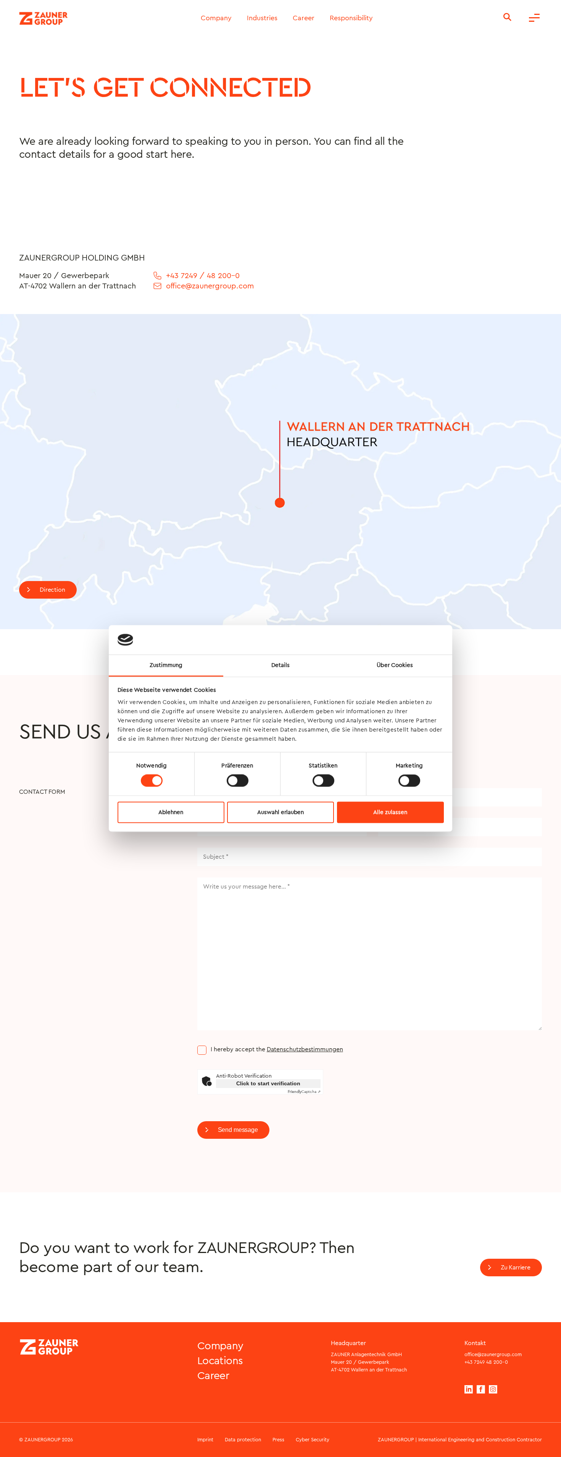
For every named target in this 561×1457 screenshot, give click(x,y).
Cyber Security (312, 1439)
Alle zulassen (390, 812)
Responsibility (351, 18)
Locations (220, 1360)
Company (216, 18)
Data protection (243, 1439)
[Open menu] (534, 18)
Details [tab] (280, 665)
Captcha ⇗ (304, 1091)
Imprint (205, 1439)
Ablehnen (170, 812)
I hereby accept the (277, 1049)
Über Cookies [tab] (395, 665)
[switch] (237, 781)
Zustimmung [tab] (166, 665)
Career (303, 18)
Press (278, 1439)
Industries (262, 18)
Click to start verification (268, 1083)
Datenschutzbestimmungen (305, 1049)
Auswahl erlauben (280, 812)
